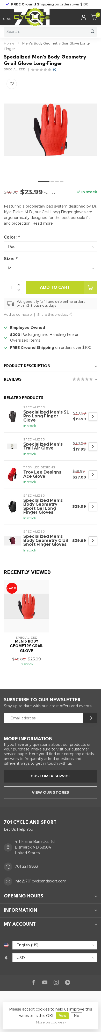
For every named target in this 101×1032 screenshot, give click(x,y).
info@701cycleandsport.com (40, 881)
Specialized (15, 69)
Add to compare (18, 314)
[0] (94, 17)
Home (9, 43)
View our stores (50, 792)
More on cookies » (51, 1022)
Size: (10, 258)
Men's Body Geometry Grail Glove (26, 646)
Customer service (51, 776)
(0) (55, 69)
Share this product (53, 314)
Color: (11, 237)
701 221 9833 (26, 866)
